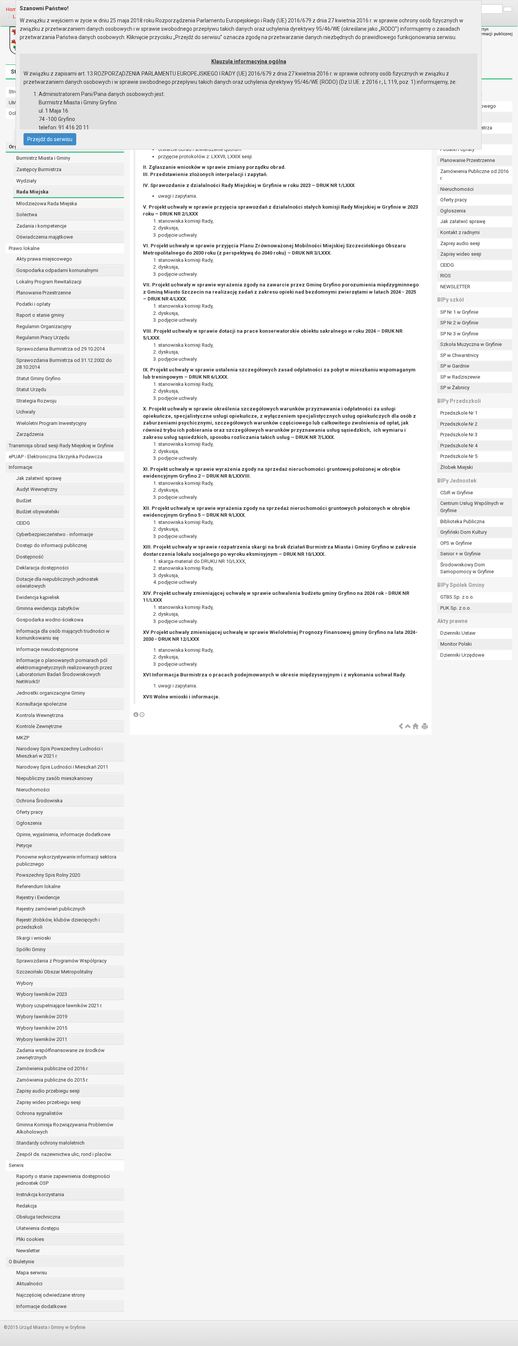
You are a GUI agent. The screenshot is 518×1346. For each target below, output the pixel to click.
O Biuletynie (21, 1261)
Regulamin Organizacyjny (43, 326)
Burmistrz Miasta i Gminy (43, 158)
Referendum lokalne (38, 886)
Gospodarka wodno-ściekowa (49, 620)
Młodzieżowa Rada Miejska (46, 203)
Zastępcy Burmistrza (38, 169)
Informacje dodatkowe (41, 1306)
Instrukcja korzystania (40, 1194)
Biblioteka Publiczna (462, 521)
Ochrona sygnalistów (39, 1113)
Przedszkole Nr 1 (458, 413)
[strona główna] (415, 726)
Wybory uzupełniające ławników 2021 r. (59, 1005)
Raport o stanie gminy (40, 315)
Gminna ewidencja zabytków (47, 608)
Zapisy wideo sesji (460, 254)
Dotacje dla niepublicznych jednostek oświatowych (57, 582)
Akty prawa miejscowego (44, 259)
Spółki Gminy (31, 949)
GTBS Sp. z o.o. (457, 597)
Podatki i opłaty (33, 304)
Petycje (24, 845)
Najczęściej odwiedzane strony (50, 1295)
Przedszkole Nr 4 (458, 445)
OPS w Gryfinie (456, 543)
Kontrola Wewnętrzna (39, 715)
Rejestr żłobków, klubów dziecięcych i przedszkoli (58, 923)
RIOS (445, 275)
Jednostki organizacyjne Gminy (50, 693)
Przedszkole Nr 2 (458, 424)
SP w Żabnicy (454, 387)
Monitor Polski (456, 644)
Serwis (16, 1165)
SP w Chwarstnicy (459, 355)
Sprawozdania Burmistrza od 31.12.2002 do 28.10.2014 (64, 363)
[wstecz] (401, 726)
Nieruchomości (33, 790)
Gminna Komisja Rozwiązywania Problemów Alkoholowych (64, 1128)
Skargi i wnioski (33, 938)
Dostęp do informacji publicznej (51, 545)
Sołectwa (26, 214)
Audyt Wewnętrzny (36, 489)
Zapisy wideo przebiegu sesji (48, 1102)
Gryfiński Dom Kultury (463, 532)
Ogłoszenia (29, 823)
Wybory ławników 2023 (41, 994)
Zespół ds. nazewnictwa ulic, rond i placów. (64, 1154)
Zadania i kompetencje (41, 226)
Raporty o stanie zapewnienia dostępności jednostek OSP (63, 1179)
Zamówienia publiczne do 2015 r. (52, 1080)
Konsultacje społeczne (41, 704)
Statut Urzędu (31, 389)
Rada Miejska (32, 192)
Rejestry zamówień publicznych (50, 909)
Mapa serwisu (31, 1272)
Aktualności (29, 1283)
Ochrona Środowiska (39, 801)
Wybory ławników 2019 (41, 1016)
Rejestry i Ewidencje (38, 897)
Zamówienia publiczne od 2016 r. (52, 1068)
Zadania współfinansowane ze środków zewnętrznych (60, 1053)
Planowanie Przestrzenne (43, 293)
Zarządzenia (30, 434)
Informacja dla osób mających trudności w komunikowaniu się (63, 634)
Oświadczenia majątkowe (44, 237)
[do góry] (408, 726)
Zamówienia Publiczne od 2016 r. (474, 174)
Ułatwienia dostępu (37, 1228)
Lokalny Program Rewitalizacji (49, 282)
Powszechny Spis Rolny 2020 (48, 875)
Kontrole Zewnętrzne (39, 726)
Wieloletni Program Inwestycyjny (51, 423)
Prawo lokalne (24, 248)
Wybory (24, 983)
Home (12, 9)
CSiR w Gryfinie (456, 492)
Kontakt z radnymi (460, 232)
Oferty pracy (29, 812)
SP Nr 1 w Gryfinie (459, 312)
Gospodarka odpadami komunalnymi (57, 270)
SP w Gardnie (454, 366)
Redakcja (26, 1206)
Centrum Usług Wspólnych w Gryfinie (472, 506)
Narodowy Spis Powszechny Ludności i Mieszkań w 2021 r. (59, 752)
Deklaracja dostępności (42, 568)
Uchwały (25, 412)
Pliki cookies (30, 1239)
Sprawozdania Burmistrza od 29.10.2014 (60, 349)
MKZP (22, 738)
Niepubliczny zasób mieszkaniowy (54, 778)
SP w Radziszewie (460, 377)
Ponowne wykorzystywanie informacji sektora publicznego (66, 860)
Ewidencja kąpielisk (38, 597)
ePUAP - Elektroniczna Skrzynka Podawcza (55, 456)
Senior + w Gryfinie (460, 554)
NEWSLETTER (455, 286)
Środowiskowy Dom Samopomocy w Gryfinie (467, 568)
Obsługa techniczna (38, 1217)
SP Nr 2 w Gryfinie (459, 322)
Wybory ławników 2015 (41, 1028)
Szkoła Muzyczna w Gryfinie (471, 344)
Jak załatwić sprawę (38, 478)
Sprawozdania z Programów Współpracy (61, 961)
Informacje (20, 467)
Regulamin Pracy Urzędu (42, 337)
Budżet (23, 500)
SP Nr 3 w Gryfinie (459, 333)
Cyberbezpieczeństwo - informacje (54, 534)
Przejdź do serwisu (49, 139)
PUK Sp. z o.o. (455, 608)
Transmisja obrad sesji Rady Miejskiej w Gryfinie (61, 445)
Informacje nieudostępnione (47, 649)
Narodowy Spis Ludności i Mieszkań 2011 (62, 767)
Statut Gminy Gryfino (38, 378)
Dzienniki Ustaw (458, 633)
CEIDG (23, 523)
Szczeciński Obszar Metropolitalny (54, 972)
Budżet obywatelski (37, 511)
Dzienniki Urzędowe (462, 655)
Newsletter (28, 1250)
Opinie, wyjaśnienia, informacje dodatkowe (63, 834)
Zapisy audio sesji (460, 243)
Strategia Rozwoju (36, 401)
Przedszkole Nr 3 (458, 434)
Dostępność (30, 557)
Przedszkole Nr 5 (458, 456)
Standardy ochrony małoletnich (50, 1143)
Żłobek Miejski (456, 467)
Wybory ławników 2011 (41, 1039)
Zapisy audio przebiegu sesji (48, 1091)
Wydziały (26, 181)
